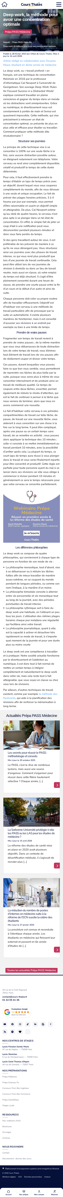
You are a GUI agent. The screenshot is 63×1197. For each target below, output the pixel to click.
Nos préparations (14, 1070)
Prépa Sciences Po (10, 1082)
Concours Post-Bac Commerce (16, 1094)
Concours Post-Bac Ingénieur (15, 1088)
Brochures (7, 1126)
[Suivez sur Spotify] (12, 1031)
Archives (6, 1137)
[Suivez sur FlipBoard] (50, 1024)
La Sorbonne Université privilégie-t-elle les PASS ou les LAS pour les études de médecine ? (31, 833)
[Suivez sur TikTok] (27, 1024)
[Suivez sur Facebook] (12, 1024)
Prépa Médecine (9, 1076)
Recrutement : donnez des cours (17, 1158)
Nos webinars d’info (11, 1120)
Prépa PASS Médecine (17, 32)
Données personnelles (33, 1177)
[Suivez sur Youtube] (4, 1024)
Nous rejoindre (13, 1146)
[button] (24, 1193)
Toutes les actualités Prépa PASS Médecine (31, 970)
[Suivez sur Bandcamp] (20, 1031)
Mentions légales (9, 1177)
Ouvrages (6, 1132)
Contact (5, 1152)
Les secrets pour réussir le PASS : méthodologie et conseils (27, 754)
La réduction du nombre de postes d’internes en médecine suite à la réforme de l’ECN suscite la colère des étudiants (30, 915)
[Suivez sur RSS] (4, 1031)
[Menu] (58, 4)
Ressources (10, 1114)
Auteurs (47, 1177)
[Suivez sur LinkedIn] (35, 1024)
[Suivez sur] (27, 1031)
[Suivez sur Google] (42, 1024)
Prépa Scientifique (10, 1099)
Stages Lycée (8, 1105)
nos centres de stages (17, 1040)
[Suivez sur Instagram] (20, 1024)
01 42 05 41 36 (10, 1000)
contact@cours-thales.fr (14, 996)
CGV (20, 1177)
